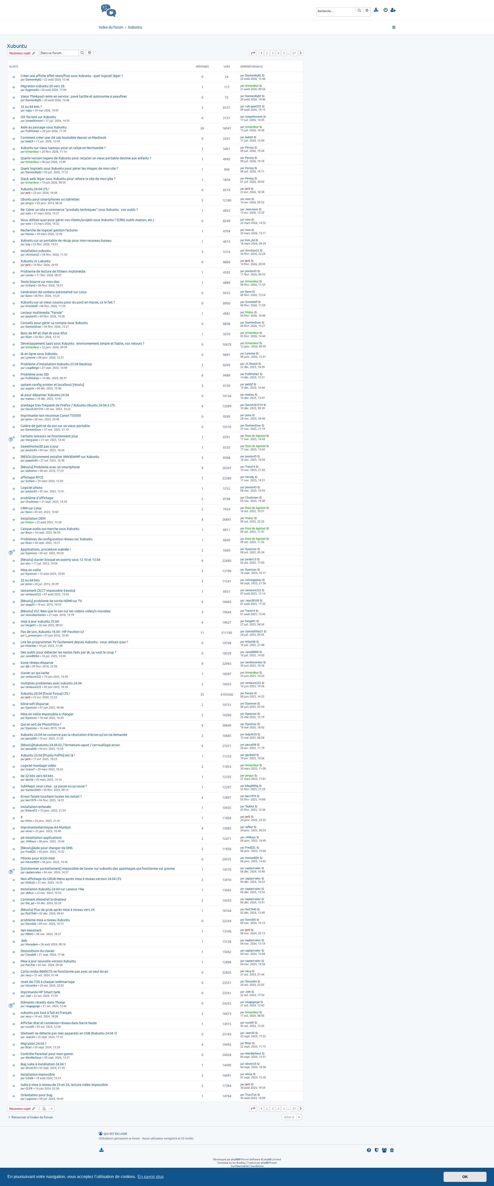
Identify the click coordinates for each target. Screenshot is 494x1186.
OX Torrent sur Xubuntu (38, 117)
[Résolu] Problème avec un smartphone (50, 467)
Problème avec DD (35, 374)
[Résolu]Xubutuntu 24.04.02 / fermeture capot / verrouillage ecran (70, 745)
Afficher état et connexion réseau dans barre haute (59, 1023)
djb (27, 666)
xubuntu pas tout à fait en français (46, 1012)
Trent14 (250, 466)
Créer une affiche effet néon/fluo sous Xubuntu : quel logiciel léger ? (72, 76)
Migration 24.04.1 (34, 1043)
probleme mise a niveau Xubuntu (45, 920)
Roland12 (31, 810)
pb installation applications (41, 837)
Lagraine (31, 1098)
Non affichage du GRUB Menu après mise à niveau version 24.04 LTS (71, 879)
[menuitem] (376, 10)
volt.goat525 (253, 106)
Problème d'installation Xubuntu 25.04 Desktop (56, 364)
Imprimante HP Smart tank (40, 992)
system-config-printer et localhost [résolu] (52, 384)
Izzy (27, 244)
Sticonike (31, 985)
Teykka (249, 806)
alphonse (31, 470)
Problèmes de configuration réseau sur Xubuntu (56, 539)
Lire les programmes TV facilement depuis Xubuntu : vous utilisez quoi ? (74, 642)
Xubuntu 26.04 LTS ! (35, 189)
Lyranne (30, 357)
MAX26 (30, 882)
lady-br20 (251, 734)
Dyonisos (31, 553)
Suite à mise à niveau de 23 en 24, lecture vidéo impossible (64, 1085)
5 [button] (284, 53)
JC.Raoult (251, 363)
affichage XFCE (32, 477)
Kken (28, 336)
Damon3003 (33, 789)
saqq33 (29, 604)
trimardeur (252, 85)
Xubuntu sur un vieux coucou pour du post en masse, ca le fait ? (68, 302)
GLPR (28, 1088)
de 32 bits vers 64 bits (37, 776)
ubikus (29, 892)
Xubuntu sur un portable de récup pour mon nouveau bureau (66, 240)
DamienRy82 (33, 79)
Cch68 (29, 1078)
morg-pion (31, 439)
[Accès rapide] (394, 27)
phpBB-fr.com (269, 1162)
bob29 (29, 141)
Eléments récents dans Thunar (43, 1002)
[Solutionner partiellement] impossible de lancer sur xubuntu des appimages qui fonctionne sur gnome (98, 868)
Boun (28, 532)
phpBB (235, 1159)
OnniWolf (31, 306)
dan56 (29, 779)
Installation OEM (33, 518)
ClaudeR (30, 954)
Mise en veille (31, 570)
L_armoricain (33, 635)
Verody (249, 476)
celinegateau (253, 579)
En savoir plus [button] (151, 1176)
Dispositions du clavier (38, 951)
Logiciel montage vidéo (38, 765)
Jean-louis (251, 209)
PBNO (29, 934)
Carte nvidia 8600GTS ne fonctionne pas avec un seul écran (64, 971)
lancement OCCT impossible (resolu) (48, 590)
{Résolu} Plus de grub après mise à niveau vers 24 (57, 910)
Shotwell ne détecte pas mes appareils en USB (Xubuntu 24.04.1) (69, 1033)
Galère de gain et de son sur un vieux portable (55, 426)
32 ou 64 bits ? (31, 106)
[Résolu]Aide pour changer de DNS (47, 848)
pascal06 (31, 738)
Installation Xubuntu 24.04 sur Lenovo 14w (52, 889)
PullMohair (32, 131)
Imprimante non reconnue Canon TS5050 (51, 415)
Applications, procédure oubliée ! (46, 549)
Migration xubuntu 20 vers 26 (42, 86)
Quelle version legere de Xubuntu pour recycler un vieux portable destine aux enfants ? (86, 158)
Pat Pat (30, 964)
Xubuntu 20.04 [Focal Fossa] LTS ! (45, 693)
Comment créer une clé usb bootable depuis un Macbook (63, 137)
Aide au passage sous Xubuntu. (44, 127)
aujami (29, 388)
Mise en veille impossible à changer (47, 714)
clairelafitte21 (254, 631)
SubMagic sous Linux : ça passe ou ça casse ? (54, 786)
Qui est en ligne (115, 1133)
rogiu (28, 110)
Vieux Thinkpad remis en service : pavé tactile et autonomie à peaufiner (74, 96)
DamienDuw (33, 326)
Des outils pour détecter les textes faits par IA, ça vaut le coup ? (68, 652)
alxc (28, 563)
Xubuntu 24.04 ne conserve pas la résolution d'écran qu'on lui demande (74, 734)
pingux (29, 203)
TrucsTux (251, 1094)
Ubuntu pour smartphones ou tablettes (50, 199)
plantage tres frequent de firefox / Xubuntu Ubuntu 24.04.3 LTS (68, 405)
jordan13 (250, 559)
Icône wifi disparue (35, 704)
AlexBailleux (33, 1057)
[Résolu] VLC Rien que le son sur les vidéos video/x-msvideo (66, 611)
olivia (248, 1074)
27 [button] (294, 53)
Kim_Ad (250, 240)
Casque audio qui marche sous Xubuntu (50, 529)
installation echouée (36, 807)
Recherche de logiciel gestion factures (49, 230)
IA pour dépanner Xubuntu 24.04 (45, 395)
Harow (29, 234)
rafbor (249, 827)
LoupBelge (32, 367)
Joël (28, 995)
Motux (249, 312)
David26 (30, 923)
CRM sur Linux (31, 508)
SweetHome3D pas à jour (39, 446)
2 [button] (267, 53)
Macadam (31, 944)
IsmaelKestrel (34, 120)
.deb (24, 940)
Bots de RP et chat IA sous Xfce (44, 333)
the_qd (29, 903)
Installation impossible (38, 1074)
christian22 (32, 254)
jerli (27, 192)
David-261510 (34, 409)
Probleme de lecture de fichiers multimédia (53, 271)
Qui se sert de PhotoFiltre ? (41, 724)
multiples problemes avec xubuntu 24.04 (51, 683)
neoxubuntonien (35, 614)
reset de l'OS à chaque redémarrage (48, 982)
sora (248, 198)
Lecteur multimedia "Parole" (42, 312)
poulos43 (251, 271)
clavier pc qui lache (35, 673)
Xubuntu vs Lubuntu (35, 261)
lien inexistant (31, 930)
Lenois (29, 275)
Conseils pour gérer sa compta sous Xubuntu (54, 323)
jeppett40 (31, 460)
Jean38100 (252, 600)
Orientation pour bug (36, 1095)
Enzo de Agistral (255, 435)
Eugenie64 (32, 89)
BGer (28, 1047)
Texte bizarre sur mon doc (40, 282)
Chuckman (32, 501)
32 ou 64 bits (30, 580)
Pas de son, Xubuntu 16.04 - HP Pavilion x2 (52, 632)
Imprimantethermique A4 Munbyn (46, 827)
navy (28, 975)
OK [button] (465, 1177)
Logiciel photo (31, 487)
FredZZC (30, 851)
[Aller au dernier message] (263, 75)
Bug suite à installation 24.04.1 (43, 1064)
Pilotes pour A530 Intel (38, 858)
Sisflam (30, 481)
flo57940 (31, 913)
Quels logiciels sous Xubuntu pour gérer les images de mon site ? (69, 168)
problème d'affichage (37, 498)
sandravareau (253, 662)
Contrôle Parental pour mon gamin (47, 1054)
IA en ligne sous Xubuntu (39, 354)
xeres (28, 831)
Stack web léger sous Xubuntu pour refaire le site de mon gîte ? (68, 179)
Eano (28, 295)
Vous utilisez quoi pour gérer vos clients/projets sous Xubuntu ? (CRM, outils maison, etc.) (87, 220)
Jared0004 (32, 656)
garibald (250, 754)
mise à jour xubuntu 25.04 (40, 621)
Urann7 (30, 769)
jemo (28, 419)
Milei (28, 820)
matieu (29, 398)
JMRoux (30, 841)
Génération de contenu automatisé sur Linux (54, 292)
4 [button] (278, 53)
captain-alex (33, 872)
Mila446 (30, 645)
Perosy (249, 147)
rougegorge (32, 1006)
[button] (253, 53)
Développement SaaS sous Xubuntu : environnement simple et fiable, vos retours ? (82, 343)
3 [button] (273, 53)
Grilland (30, 285)
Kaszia (249, 693)
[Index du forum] (119, 10)
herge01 (30, 625)
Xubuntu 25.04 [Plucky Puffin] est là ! (48, 755)
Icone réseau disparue (37, 662)
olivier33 (31, 1067)
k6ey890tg (251, 785)
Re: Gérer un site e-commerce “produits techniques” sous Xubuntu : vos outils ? (79, 209)
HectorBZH (32, 862)
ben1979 (30, 800)
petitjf (249, 384)
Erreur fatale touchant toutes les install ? (51, 796)
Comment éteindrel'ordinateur (43, 899)
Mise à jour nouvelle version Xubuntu (48, 961)
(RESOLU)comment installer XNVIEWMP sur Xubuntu (60, 457)
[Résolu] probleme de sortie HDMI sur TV (51, 601)
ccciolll (29, 1026)
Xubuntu (17, 46)
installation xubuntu (36, 251)
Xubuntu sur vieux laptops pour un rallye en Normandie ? (63, 148)
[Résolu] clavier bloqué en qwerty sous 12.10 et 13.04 (60, 559)
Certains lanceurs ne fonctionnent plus (49, 436)
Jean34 (30, 1037)
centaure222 (33, 594)
